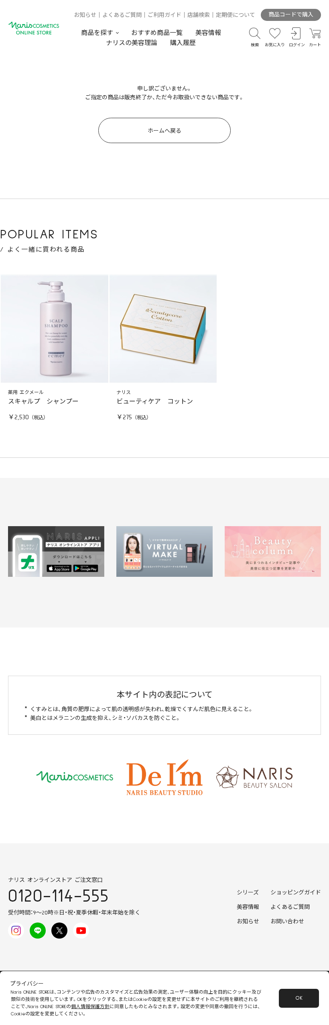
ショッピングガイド (295, 893)
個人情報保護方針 (90, 1006)
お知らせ (85, 15)
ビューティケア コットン (154, 401)
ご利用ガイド (164, 15)
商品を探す (97, 33)
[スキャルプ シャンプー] (54, 329)
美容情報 (208, 33)
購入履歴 (183, 43)
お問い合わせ (287, 922)
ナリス (123, 392)
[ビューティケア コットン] (163, 329)
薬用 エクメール (26, 392)
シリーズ (248, 893)
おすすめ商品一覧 (157, 33)
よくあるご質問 (122, 15)
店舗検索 (198, 15)
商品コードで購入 (290, 15)
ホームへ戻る (164, 131)
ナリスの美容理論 (131, 43)
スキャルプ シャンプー (43, 401)
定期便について (235, 15)
